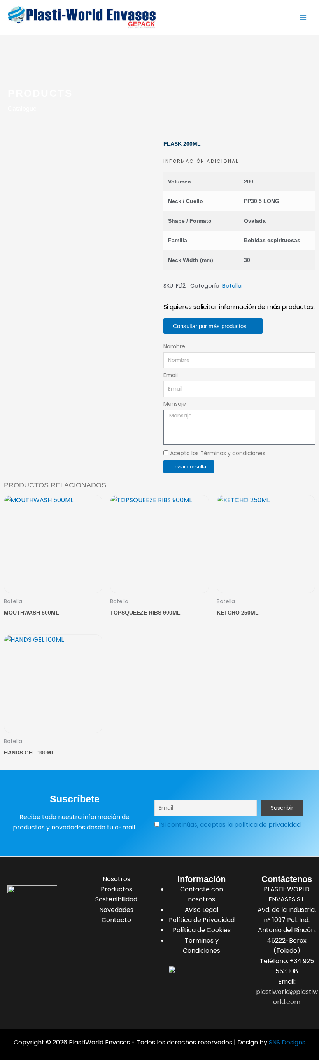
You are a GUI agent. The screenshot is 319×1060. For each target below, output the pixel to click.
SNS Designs (287, 1042)
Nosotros (116, 879)
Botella (232, 286)
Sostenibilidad (116, 899)
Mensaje (174, 404)
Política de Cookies (202, 930)
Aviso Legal (201, 909)
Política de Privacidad (202, 919)
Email (170, 375)
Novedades (116, 909)
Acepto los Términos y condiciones (217, 453)
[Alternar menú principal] (303, 17)
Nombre (174, 346)
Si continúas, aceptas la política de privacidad (231, 824)
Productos (116, 889)
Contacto (116, 919)
